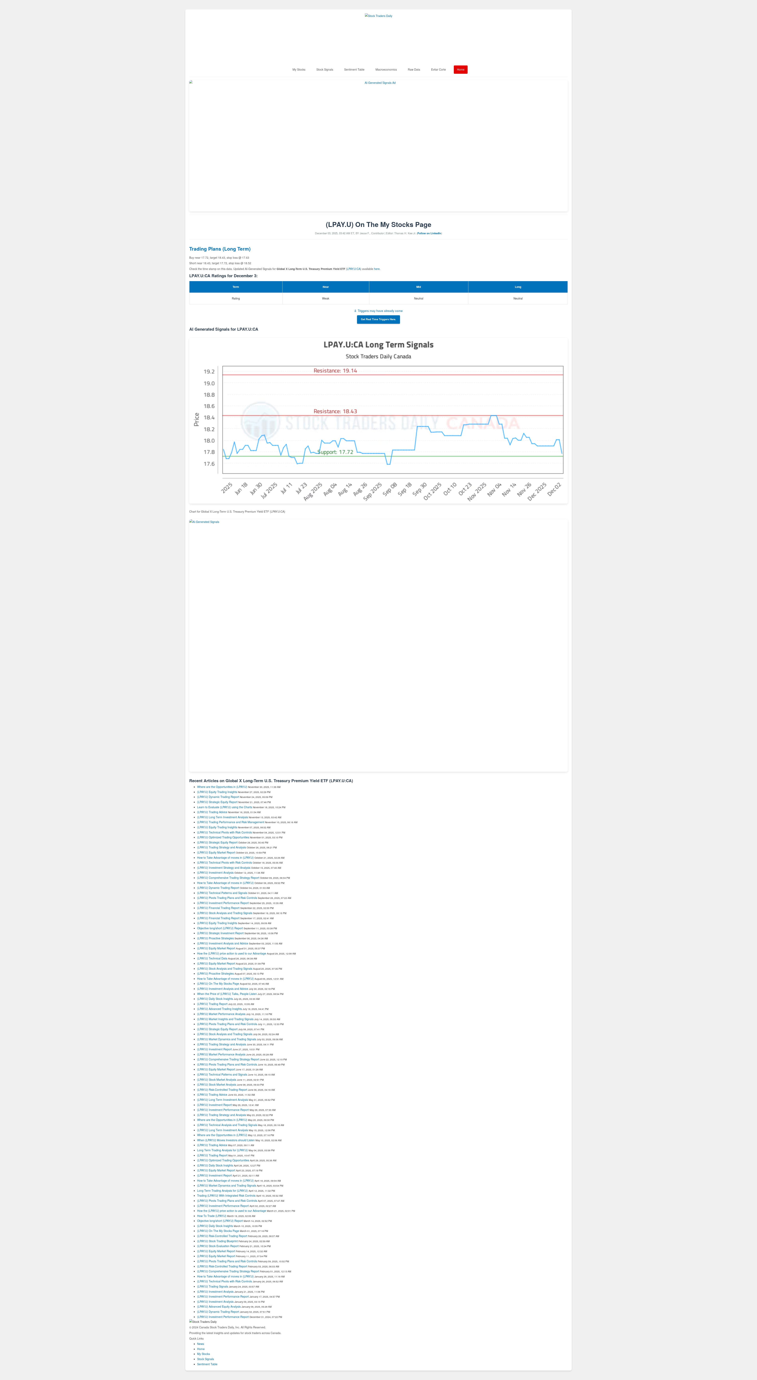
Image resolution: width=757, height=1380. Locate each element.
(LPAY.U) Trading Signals (212, 1286)
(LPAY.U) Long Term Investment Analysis (222, 817)
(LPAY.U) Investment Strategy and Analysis (223, 868)
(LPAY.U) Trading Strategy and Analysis (221, 847)
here (377, 269)
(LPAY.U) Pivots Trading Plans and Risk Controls (227, 898)
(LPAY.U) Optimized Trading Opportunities (223, 837)
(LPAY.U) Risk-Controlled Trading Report (222, 1090)
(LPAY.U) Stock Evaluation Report (218, 1246)
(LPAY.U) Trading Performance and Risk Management (230, 822)
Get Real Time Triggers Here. (378, 319)
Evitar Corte (438, 69)
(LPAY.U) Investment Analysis (215, 872)
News (200, 1344)
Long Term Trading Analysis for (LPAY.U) (223, 1150)
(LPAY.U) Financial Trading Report (218, 908)
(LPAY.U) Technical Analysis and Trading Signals (227, 1125)
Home (460, 69)
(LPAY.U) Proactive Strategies (215, 938)
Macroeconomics (386, 69)
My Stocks (299, 69)
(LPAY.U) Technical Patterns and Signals (222, 893)
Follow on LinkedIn (429, 233)
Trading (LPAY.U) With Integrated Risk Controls (226, 1195)
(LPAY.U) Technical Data (212, 958)
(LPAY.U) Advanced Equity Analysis (219, 1306)
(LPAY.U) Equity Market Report (216, 852)
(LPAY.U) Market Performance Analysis (221, 1014)
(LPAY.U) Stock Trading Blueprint (217, 1241)
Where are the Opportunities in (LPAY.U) (222, 787)
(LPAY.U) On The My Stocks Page (218, 983)
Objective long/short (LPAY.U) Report (220, 928)
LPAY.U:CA (353, 269)
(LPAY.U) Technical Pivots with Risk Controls (224, 832)
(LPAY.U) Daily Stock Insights (215, 999)
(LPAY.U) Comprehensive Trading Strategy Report (228, 878)
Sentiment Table (354, 69)
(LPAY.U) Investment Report (214, 1049)
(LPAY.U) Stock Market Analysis (216, 1079)
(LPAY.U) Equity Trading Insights (217, 792)
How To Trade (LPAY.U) (211, 1216)
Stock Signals (324, 69)
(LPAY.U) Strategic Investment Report (220, 933)
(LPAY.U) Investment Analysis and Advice (222, 943)
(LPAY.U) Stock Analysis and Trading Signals (224, 913)
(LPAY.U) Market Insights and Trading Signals (225, 1019)
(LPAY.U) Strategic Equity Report (217, 802)
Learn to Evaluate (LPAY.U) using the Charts (224, 807)
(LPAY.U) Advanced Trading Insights (219, 1009)
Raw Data (414, 69)
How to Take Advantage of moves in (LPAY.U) (226, 857)
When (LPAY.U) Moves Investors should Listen (226, 1140)
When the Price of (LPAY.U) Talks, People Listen (227, 994)
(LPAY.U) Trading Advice (212, 812)
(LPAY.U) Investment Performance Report (223, 903)
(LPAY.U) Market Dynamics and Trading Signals (226, 1039)
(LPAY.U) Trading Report (212, 1004)
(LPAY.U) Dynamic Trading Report (218, 797)
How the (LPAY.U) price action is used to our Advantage (231, 953)
